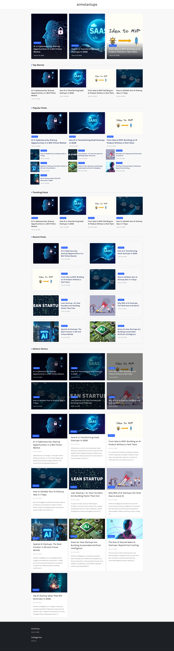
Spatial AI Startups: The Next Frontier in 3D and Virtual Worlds (71, 331)
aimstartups (87, 4)
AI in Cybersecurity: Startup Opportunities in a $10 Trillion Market (48, 49)
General (37, 42)
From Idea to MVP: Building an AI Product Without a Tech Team (72, 279)
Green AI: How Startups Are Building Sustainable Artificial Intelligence (129, 331)
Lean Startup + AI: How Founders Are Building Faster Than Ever (70, 305)
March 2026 (35, 632)
